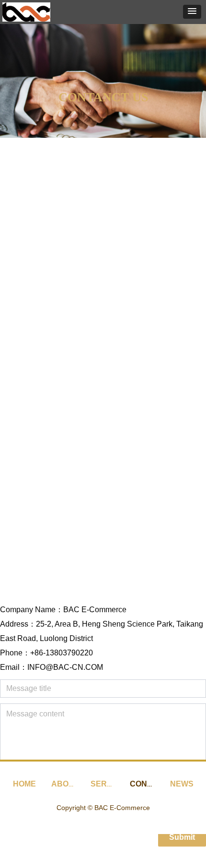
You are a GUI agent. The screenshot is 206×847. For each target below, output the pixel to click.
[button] (192, 12)
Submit (182, 837)
